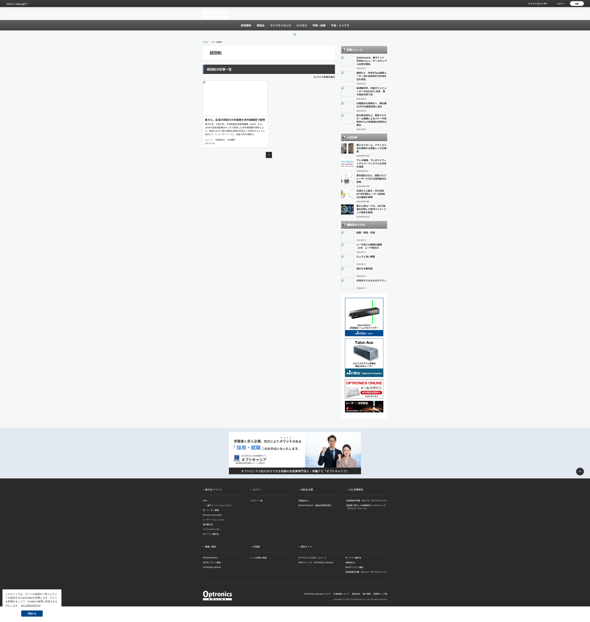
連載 (376, 13)
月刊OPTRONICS (210, 557)
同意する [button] (32, 613)
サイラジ (365, 13)
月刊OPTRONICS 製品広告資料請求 (314, 505)
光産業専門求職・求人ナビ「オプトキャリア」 (366, 500)
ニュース (208, 139)
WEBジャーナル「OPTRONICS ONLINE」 (316, 562)
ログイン (561, 3)
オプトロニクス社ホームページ (312, 557)
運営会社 (356, 593)
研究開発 (231, 139)
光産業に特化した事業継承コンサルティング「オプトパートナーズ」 (366, 507)
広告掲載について (341, 593)
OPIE (205, 500)
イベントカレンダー (538, 3)
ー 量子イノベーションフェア (217, 505)
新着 (317, 13)
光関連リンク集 (380, 593)
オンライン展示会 (211, 533)
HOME (205, 42)
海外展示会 (208, 524)
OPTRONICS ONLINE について (317, 593)
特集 (343, 13)
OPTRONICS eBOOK (212, 567)
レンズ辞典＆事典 (259, 557)
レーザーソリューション (214, 519)
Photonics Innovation (212, 514)
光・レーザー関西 (211, 510)
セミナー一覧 (257, 500)
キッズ (353, 13)
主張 (325, 13)
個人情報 (367, 593)
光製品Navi (303, 500)
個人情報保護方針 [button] (31, 605)
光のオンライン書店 (212, 562)
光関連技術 (220, 139)
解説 (334, 13)
